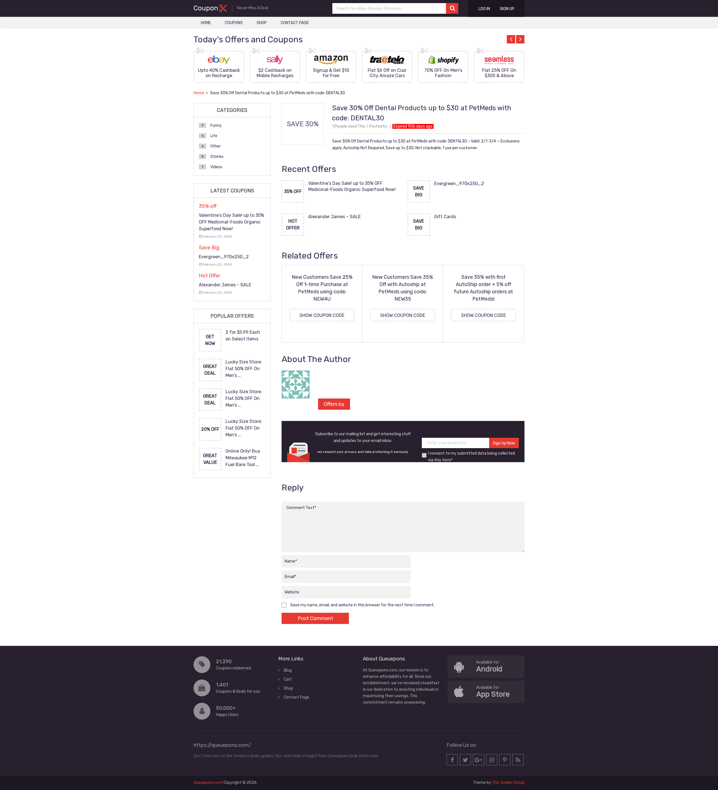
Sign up (507, 8)
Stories (217, 156)
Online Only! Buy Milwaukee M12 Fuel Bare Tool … (242, 457)
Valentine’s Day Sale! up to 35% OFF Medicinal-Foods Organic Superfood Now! (352, 186)
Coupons (234, 22)
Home (206, 22)
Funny (216, 125)
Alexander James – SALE (334, 216)
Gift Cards (445, 216)
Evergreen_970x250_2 (459, 183)
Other (215, 146)
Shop (262, 22)
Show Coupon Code (322, 315)
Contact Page (295, 22)
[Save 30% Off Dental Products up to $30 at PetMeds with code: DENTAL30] (303, 143)
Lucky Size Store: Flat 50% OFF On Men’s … (243, 368)
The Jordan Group (508, 782)
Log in (484, 8)
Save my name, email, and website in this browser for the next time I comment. (362, 605)
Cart (288, 679)
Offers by (334, 404)
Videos (216, 167)
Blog (288, 670)
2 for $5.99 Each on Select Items (242, 336)
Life (213, 135)
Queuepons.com (208, 782)
